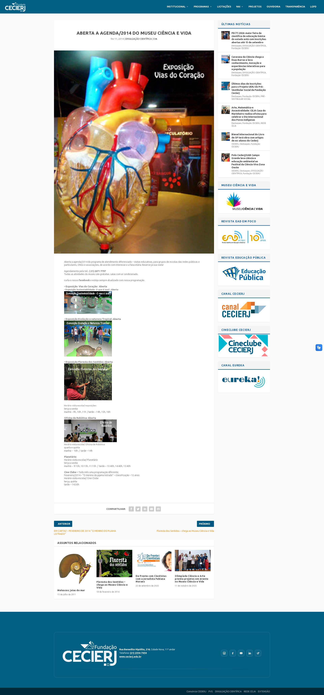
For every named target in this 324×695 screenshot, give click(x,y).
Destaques (236, 46)
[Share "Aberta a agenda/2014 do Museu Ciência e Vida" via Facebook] (131, 509)
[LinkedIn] (249, 653)
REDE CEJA (250, 691)
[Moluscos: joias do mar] (75, 568)
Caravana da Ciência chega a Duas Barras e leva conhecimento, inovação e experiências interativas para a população (248, 63)
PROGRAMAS (201, 6)
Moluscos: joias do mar (71, 590)
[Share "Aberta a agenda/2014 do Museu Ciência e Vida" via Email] (151, 509)
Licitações (224, 6)
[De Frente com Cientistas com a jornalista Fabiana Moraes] (153, 560)
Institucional (176, 6)
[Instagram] (224, 653)
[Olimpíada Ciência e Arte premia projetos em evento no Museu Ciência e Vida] (193, 560)
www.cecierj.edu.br (130, 656)
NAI (238, 6)
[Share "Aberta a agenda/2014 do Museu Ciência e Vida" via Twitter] (138, 509)
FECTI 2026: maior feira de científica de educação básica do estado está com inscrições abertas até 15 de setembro (249, 38)
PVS (211, 691)
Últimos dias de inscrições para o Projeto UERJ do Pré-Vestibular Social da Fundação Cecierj (249, 88)
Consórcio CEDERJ (196, 691)
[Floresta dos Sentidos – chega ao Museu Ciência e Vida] (114, 563)
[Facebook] (232, 653)
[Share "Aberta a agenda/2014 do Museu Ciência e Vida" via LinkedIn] (144, 509)
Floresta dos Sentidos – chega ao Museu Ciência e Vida (112, 585)
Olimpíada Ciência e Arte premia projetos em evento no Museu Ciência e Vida (191, 579)
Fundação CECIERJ (240, 48)
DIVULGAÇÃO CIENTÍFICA (138, 38)
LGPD (313, 6)
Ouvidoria (273, 6)
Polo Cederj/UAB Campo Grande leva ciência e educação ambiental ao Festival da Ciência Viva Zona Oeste (248, 161)
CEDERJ (235, 144)
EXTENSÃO (264, 691)
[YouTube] (241, 653)
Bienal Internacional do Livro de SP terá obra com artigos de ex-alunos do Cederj (248, 137)
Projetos (255, 6)
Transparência (295, 6)
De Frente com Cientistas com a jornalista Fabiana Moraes (151, 579)
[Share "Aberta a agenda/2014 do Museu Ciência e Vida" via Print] (158, 509)
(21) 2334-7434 (138, 653)
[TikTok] (258, 653)
